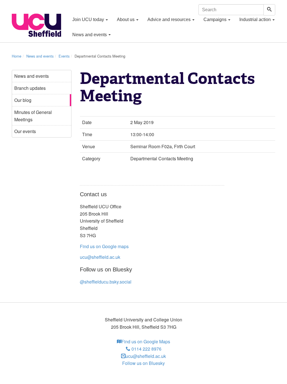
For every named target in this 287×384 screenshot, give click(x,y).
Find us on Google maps (104, 246)
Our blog (22, 100)
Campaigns (215, 19)
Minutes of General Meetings (33, 116)
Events (64, 56)
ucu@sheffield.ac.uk (100, 257)
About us (126, 19)
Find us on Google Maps (145, 341)
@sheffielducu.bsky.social (105, 281)
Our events (25, 131)
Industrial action (255, 19)
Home (16, 56)
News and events (90, 34)
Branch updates (30, 88)
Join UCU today (88, 19)
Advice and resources (169, 19)
